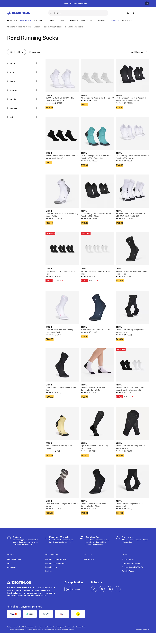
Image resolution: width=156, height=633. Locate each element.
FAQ (8, 563)
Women (52, 20)
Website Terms (128, 571)
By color (11, 117)
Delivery (48, 571)
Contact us (11, 567)
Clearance (114, 20)
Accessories (86, 20)
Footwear (101, 20)
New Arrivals (25, 20)
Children (73, 20)
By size (10, 72)
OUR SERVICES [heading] (51, 555)
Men (62, 20)
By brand (11, 81)
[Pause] (147, 3)
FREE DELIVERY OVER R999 (75, 3)
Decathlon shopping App (55, 559)
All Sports (11, 20)
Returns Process (14, 559)
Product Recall (128, 559)
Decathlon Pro (127, 20)
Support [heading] (11, 555)
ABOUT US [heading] (87, 555)
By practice (12, 108)
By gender (12, 99)
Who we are (88, 559)
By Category (13, 90)
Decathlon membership (55, 563)
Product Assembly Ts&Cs (132, 567)
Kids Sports (39, 20)
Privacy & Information (131, 563)
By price (11, 63)
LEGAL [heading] (124, 555)
